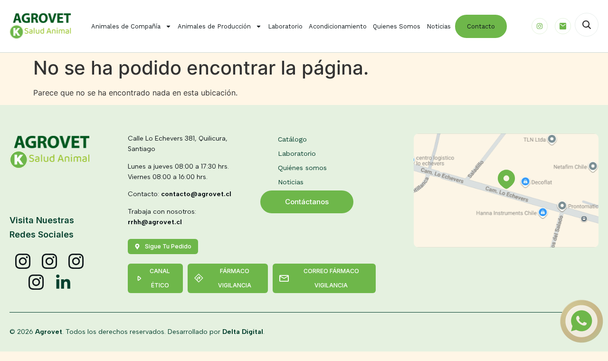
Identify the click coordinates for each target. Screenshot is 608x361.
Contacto (481, 26)
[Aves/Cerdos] (76, 261)
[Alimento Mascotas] (49, 261)
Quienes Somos (396, 26)
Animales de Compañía (126, 26)
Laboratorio (285, 26)
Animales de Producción (214, 26)
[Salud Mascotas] (23, 261)
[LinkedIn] (63, 282)
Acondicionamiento (338, 26)
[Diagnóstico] (36, 282)
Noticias (439, 26)
